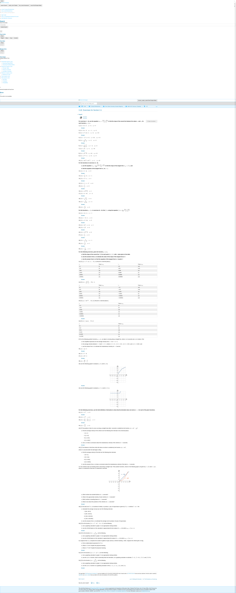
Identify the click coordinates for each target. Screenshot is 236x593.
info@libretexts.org (145, 591)
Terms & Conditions (111, 591)
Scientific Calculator (7, 71)
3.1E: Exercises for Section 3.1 (91, 573)
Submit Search (4, 27)
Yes (93, 583)
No (99, 583)
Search (81, 104)
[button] (5, 81)
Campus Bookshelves (96, 106)
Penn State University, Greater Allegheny (114, 106)
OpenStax (85, 116)
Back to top (81, 578)
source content (87, 574)
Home (84, 106)
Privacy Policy (103, 591)
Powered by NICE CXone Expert (98, 588)
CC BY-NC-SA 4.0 (131, 573)
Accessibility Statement (121, 591)
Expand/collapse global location (156, 106)
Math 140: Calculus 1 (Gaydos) (134, 106)
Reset (2, 35)
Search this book (3, 22)
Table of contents (151, 121)
